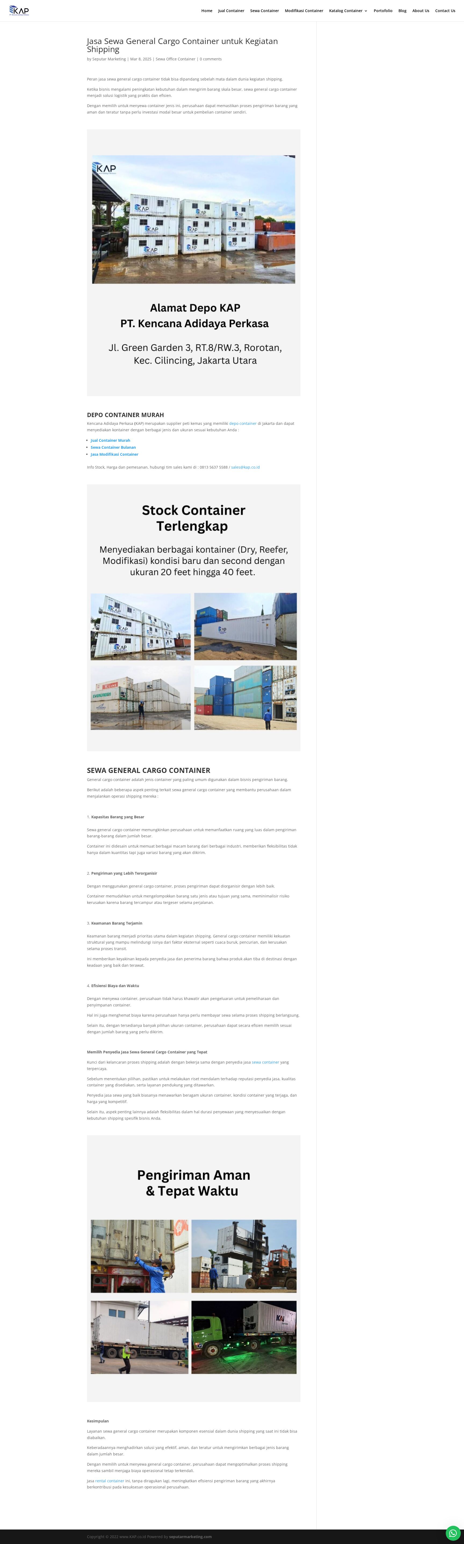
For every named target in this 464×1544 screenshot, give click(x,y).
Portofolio (383, 11)
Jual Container (231, 11)
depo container (243, 423)
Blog (402, 11)
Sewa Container (264, 11)
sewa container (265, 1062)
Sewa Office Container (175, 58)
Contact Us (445, 11)
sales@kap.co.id (245, 467)
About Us (420, 11)
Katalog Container (346, 11)
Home (206, 11)
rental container (109, 1480)
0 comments (211, 58)
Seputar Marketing (109, 58)
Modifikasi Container (304, 11)
